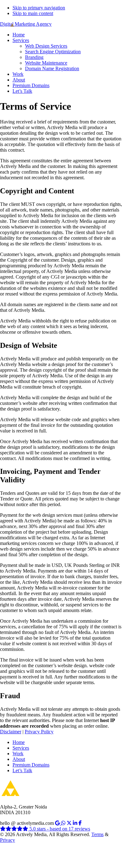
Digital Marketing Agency (26, 24)
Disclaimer (10, 731)
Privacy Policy (39, 731)
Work (18, 753)
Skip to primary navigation (39, 7)
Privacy (7, 840)
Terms (97, 834)
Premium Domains (31, 764)
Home (19, 742)
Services (21, 748)
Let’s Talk (22, 770)
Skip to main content (33, 13)
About (19, 759)
